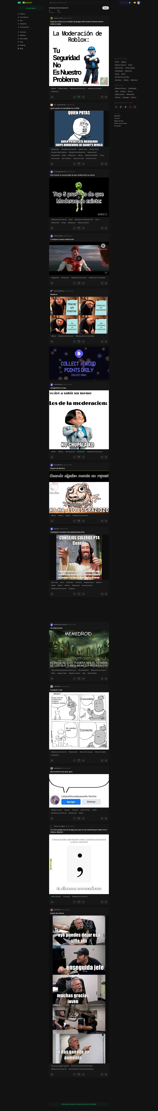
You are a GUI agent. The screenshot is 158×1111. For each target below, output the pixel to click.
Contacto (117, 118)
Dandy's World (94, 149)
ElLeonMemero (58, 384)
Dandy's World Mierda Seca (77, 152)
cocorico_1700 (58, 18)
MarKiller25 (57, 910)
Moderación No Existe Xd (78, 88)
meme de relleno (57, 913)
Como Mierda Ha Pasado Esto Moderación (82, 1069)
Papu (53, 673)
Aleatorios (23, 24)
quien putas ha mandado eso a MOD (64, 108)
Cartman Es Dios (91, 158)
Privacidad (117, 126)
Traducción (55, 91)
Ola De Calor (119, 68)
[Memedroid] (19, 3)
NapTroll (56, 528)
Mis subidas (23, 39)
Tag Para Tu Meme (75, 673)
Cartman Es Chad (79, 158)
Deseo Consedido (101, 752)
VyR (117, 91)
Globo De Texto (85, 810)
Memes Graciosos (121, 65)
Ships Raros (72, 155)
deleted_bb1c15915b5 (60, 624)
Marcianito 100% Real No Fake (84, 219)
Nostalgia (126, 97)
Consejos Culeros (87, 585)
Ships (64, 155)
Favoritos (23, 32)
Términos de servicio (120, 123)
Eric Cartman (55, 158)
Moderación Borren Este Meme (85, 336)
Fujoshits (75, 810)
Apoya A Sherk (62, 673)
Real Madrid (119, 71)
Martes (127, 80)
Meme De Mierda (84, 222)
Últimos (22, 14)
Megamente (55, 277)
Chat (21, 42)
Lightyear (72, 588)
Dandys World (92, 152)
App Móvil (117, 116)
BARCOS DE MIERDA (92, 155)
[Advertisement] (126, 30)
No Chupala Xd (70, 451)
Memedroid (76, 585)
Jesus (62, 582)
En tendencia (24, 17)
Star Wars (118, 80)
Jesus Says (55, 582)
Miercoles (134, 80)
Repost (68, 515)
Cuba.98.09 (57, 686)
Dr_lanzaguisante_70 (60, 171)
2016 (97, 219)
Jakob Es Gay (83, 149)
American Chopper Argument (60, 1066)
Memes (61, 451)
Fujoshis (67, 810)
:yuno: (102, 155)
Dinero (134, 97)
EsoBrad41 (70, 582)
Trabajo (123, 91)
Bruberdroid (57, 768)
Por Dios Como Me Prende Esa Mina (82, 1066)
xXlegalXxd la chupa (58, 388)
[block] (106, 97)
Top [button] (21, 20)
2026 (117, 62)
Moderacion (55, 149)
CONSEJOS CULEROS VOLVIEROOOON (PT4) (67, 532)
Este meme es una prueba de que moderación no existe (72, 175)
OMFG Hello (55, 222)
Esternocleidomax (59, 291)
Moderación (81, 451)
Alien (71, 219)
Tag (84, 673)
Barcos (81, 155)
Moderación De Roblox (94, 88)
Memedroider (73, 752)
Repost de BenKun (57, 468)
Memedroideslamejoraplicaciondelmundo (64, 670)
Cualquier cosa (56, 690)
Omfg (64, 222)
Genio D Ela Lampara (87, 752)
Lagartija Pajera (89, 582)
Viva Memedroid (84, 670)
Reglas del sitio (118, 121)
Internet (118, 97)
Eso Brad (79, 582)
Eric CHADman (67, 158)
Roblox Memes (63, 88)
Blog (21, 48)
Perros (130, 91)
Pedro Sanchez (130, 68)
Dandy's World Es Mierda (59, 152)
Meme (54, 336)
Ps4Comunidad (58, 236)
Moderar (23, 35)
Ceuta (117, 74)
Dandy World (56, 155)
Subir (31, 8)
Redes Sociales (120, 94)
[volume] (106, 214)
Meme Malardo (56, 896)
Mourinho (129, 71)
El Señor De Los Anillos (122, 77)
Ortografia (67, 896)
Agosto (124, 62)
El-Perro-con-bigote (59, 826)
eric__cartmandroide (59, 105)
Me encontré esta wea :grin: (61, 772)
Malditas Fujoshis (57, 810)
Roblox (54, 88)
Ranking (22, 45)
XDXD (53, 585)
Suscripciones (24, 27)
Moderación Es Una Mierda (97, 277)
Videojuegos (132, 88)
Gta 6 (123, 74)
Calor (130, 65)
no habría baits (56, 628)
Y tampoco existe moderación (62, 239)
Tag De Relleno (92, 673)
